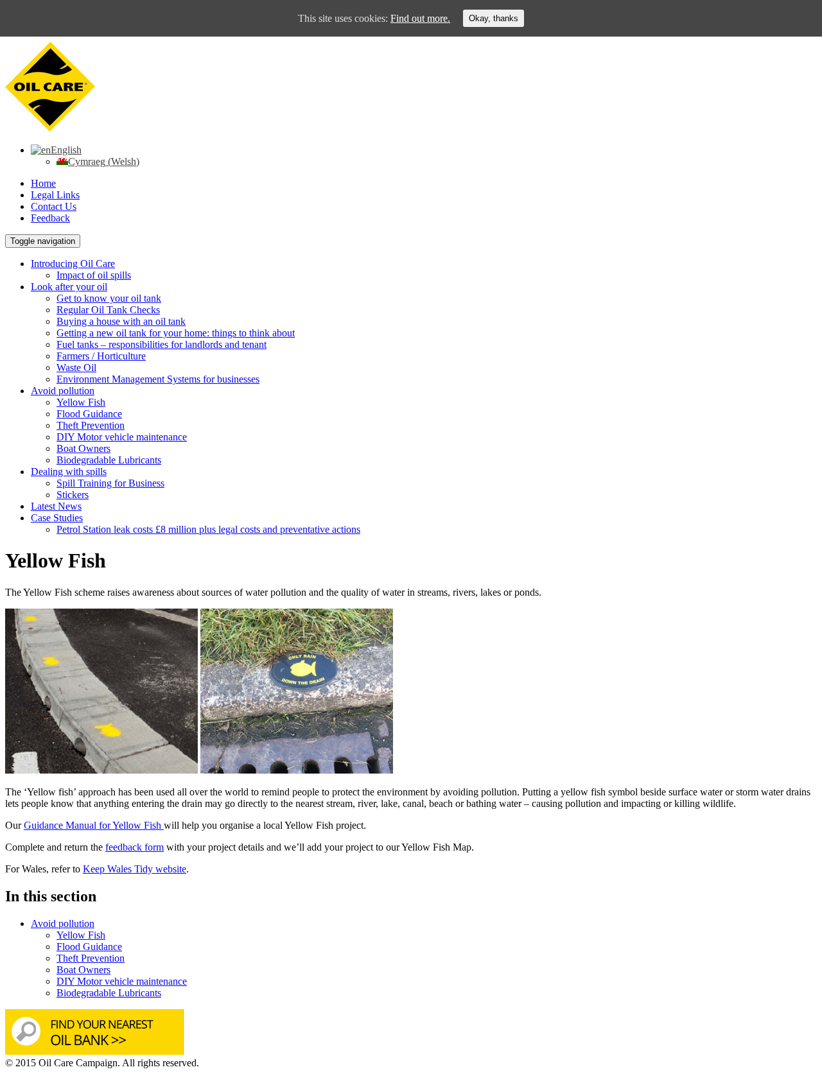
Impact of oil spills (94, 275)
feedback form (134, 847)
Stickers (73, 494)
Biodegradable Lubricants (109, 460)
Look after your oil (69, 286)
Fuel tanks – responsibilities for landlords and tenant (162, 344)
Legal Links (55, 194)
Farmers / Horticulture (101, 356)
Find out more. (420, 18)
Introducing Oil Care (73, 263)
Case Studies (57, 517)
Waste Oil (76, 367)
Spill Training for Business (110, 483)
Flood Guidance (89, 413)
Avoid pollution (62, 390)
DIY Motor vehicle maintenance (122, 436)
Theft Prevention (91, 425)
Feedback (50, 217)
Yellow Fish (81, 402)
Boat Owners (83, 448)
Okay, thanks (493, 18)
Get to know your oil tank (109, 298)
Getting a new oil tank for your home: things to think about (176, 332)
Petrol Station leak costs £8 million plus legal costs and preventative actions (208, 529)
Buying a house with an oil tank (121, 321)
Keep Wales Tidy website (134, 868)
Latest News (56, 506)
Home (43, 183)
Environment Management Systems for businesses (158, 379)
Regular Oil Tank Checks (108, 309)
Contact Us (53, 206)
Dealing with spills (69, 471)
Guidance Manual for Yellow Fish (94, 825)
